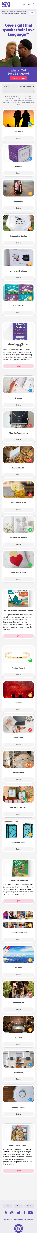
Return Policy (28, 1219)
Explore (18, 366)
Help (7, 1206)
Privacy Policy (18, 1219)
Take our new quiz (18, 78)
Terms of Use (8, 1219)
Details (18, 138)
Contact (29, 1206)
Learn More (23, 14)
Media (18, 1206)
